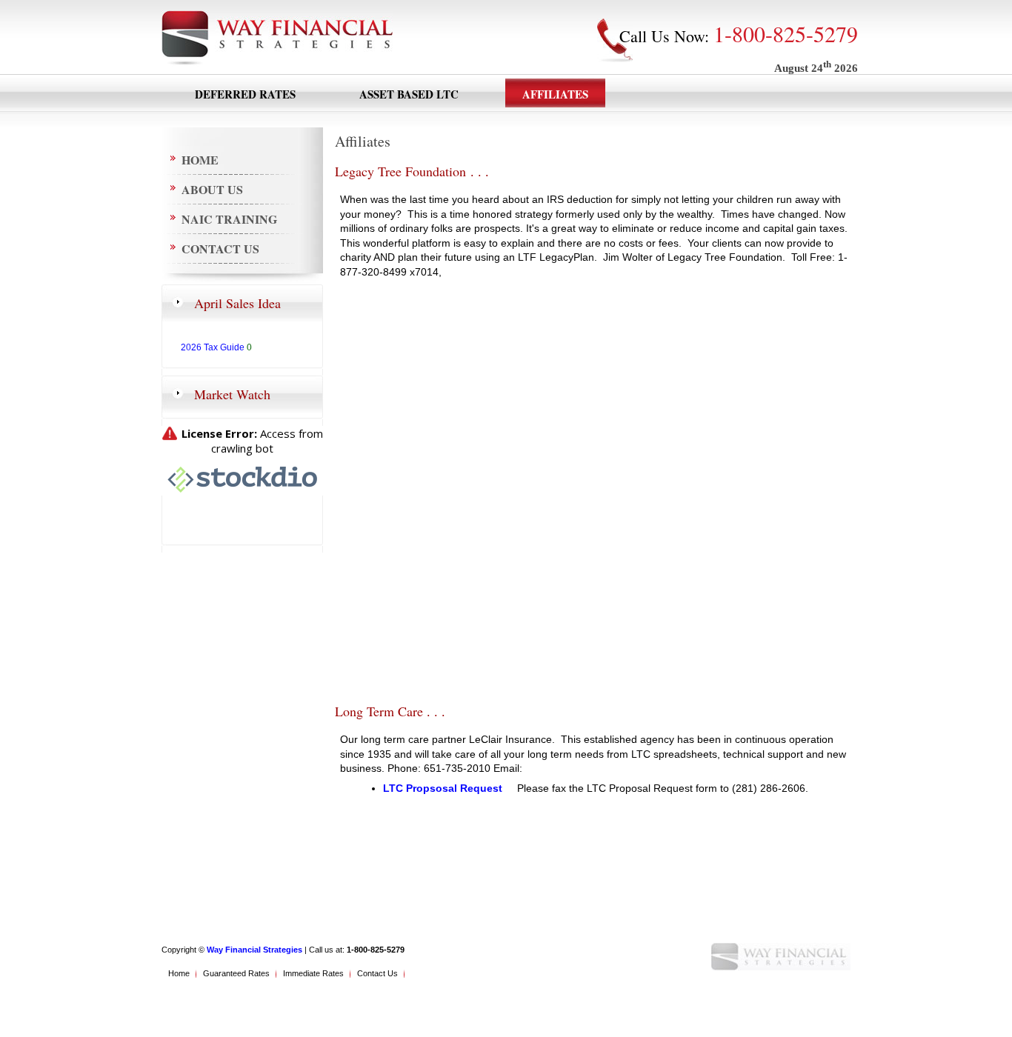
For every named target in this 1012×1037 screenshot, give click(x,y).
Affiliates (555, 94)
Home (200, 159)
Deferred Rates (245, 94)
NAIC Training (229, 218)
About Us (212, 189)
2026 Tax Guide (212, 347)
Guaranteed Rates (236, 973)
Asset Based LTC (409, 94)
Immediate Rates (313, 973)
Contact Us (220, 248)
